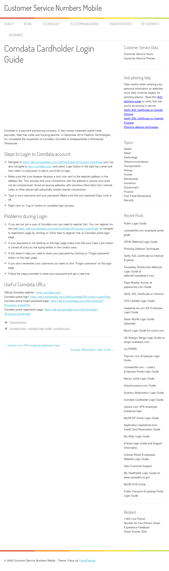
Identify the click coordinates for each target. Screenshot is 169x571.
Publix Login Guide (135, 223)
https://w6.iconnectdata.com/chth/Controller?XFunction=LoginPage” (58, 228)
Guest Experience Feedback (142, 525)
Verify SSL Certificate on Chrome (143, 294)
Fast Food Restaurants (137, 196)
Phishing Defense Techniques (141, 249)
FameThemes (87, 560)
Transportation (120, 24)
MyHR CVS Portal (135, 484)
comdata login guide (40, 328)
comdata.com (61, 328)
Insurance (16, 35)
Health (9, 24)
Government (131, 187)
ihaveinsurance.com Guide (140, 385)
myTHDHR (130, 349)
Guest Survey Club (135, 531)
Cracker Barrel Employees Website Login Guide (139, 457)
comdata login (17, 328)
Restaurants (150, 24)
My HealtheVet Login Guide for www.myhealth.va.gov (142, 475)
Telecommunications (84, 24)
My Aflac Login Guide (137, 436)
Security (129, 200)
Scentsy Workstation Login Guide (92, 349)
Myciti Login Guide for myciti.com (144, 330)
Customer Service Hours (138, 54)
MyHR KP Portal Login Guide (141, 418)
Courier (128, 174)
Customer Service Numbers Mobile (53, 8)
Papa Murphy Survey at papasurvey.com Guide (138, 284)
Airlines (128, 170)
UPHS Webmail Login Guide (140, 242)
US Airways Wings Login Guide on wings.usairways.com (144, 340)
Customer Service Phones (139, 58)
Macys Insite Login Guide (139, 378)
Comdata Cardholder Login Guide (143, 400)
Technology (51, 24)
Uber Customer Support (138, 466)
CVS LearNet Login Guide (139, 301)
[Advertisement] (59, 97)
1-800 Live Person (135, 519)
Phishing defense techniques (141, 127)
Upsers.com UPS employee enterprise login (32, 345)
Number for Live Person (138, 523)
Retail (28, 24)
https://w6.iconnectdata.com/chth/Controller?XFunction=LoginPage (62, 162)
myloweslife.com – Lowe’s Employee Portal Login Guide (141, 369)
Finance (128, 192)
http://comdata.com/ (40, 166)
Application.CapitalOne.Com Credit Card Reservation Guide (142, 427)
